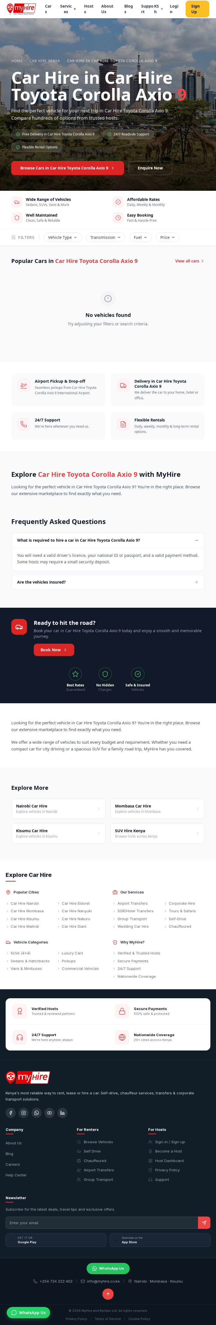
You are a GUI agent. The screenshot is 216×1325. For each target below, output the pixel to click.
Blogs (128, 8)
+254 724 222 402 (56, 1281)
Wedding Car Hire (133, 926)
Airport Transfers (133, 903)
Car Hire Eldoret (76, 903)
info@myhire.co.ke (103, 1281)
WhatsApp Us (111, 1268)
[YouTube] (49, 1113)
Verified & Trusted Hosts (139, 953)
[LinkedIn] (62, 1113)
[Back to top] (108, 1294)
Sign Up (195, 8)
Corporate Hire (182, 903)
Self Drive (92, 1151)
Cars (48, 8)
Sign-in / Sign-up (170, 1142)
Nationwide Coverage (137, 976)
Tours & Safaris (182, 911)
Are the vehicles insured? (41, 582)
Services (68, 8)
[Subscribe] (204, 1223)
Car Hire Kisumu (25, 918)
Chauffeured (180, 926)
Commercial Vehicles (80, 968)
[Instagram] (24, 1113)
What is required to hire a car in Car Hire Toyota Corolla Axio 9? (78, 540)
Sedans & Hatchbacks (30, 961)
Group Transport (132, 918)
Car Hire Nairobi (25, 903)
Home (17, 61)
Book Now (50, 649)
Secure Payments (133, 961)
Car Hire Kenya (45, 61)
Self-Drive (177, 918)
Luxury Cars (72, 953)
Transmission (102, 237)
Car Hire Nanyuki (77, 911)
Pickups (69, 961)
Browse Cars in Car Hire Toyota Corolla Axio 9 (64, 168)
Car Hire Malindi (25, 926)
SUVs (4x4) (20, 953)
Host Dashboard (169, 1160)
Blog (9, 1153)
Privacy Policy (167, 1170)
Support (147, 8)
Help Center (16, 1175)
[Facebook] (11, 1113)
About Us (107, 8)
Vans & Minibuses (26, 968)
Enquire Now (150, 168)
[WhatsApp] (37, 1113)
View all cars (187, 261)
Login (174, 8)
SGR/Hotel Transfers (136, 911)
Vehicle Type (60, 237)
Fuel (138, 237)
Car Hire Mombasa (27, 911)
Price (165, 237)
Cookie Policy (139, 1319)
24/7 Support (129, 968)
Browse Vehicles (98, 1142)
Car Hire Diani (74, 926)
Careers (13, 1164)
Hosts (88, 8)
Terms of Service (108, 1319)
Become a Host (168, 1151)
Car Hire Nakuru (76, 918)
